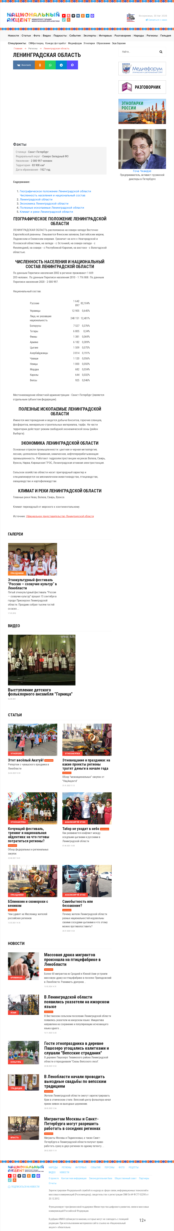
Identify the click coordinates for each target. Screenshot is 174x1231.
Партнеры (144, 1178)
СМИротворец (36, 43)
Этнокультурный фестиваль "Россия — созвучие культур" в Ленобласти (32, 584)
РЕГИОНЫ (66, 1167)
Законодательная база (100, 1178)
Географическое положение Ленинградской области (55, 191)
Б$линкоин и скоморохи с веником (28, 904)
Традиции (16, 1088)
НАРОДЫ (53, 1167)
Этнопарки (89, 43)
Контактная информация (73, 1178)
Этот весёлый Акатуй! (26, 760)
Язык (13, 1012)
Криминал (16, 977)
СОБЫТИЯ (95, 1167)
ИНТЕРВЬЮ (80, 1167)
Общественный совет (126, 1178)
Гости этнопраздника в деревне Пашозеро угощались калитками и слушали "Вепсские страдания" (76, 1048)
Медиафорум (75, 43)
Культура (16, 1062)
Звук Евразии (119, 43)
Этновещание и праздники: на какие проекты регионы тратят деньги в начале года (86, 764)
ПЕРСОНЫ (109, 1167)
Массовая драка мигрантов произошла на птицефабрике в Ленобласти (72, 959)
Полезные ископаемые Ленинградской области (52, 207)
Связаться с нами (157, 20)
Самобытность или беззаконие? (77, 904)
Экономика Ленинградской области (44, 203)
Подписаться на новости (24, 1186)
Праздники (17, 573)
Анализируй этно (75, 822)
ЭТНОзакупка (72, 753)
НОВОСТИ (64, 1172)
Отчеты (52, 1183)
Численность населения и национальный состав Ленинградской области (52, 197)
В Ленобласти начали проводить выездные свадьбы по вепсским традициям (75, 1081)
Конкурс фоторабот (55, 43)
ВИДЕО (52, 1172)
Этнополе (16, 753)
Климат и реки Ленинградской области (46, 211)
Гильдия (165, 35)
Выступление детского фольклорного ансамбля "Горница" (40, 692)
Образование (103, 43)
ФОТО (122, 1167)
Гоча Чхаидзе (142, 171)
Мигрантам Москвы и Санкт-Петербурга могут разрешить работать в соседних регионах (72, 1123)
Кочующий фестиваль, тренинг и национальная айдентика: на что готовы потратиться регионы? (28, 835)
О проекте (54, 1178)
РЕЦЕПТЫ (133, 1167)
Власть (15, 1137)
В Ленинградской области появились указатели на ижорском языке (76, 1002)
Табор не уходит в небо (80, 829)
